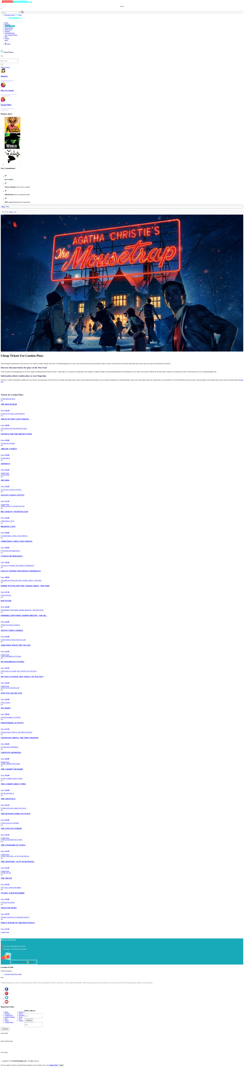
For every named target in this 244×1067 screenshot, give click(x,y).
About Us (22, 1012)
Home (6, 23)
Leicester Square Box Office (13, 974)
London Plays (9, 1015)
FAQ (20, 1019)
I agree (61, 1065)
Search (7, 1020)
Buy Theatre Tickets (11, 35)
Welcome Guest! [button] (13, 15)
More (6, 40)
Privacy (21, 1013)
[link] (6, 1050)
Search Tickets (5, 67)
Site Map (21, 1015)
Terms (20, 1017)
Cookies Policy (9, 1022)
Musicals (7, 24)
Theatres (7, 31)
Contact (7, 38)
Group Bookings (10, 33)
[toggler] (1, 8)
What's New (8, 29)
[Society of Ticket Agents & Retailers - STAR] (121, 1038)
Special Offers (9, 28)
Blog (6, 37)
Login (8, 44)
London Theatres (10, 1017)
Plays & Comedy (10, 26)
